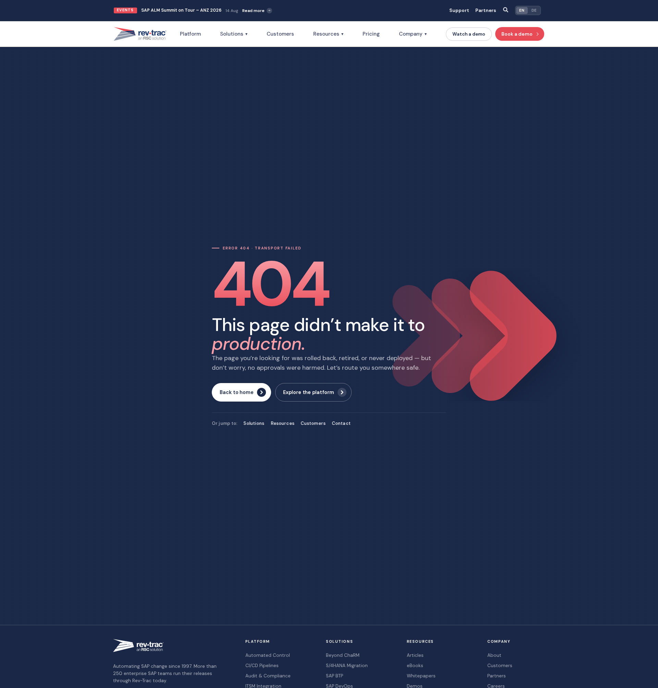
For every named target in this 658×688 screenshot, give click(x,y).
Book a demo (517, 34)
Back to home (237, 392)
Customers (280, 33)
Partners (485, 10)
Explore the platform (308, 392)
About (494, 655)
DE (534, 10)
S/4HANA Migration (347, 665)
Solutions (233, 33)
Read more (253, 10)
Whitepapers (421, 676)
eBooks (415, 665)
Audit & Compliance (268, 676)
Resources (328, 33)
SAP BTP (334, 676)
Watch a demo (468, 34)
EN (521, 10)
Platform (190, 33)
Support (459, 10)
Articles (415, 655)
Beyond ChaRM (343, 655)
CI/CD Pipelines (262, 665)
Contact (341, 423)
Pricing (371, 33)
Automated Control (267, 655)
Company (413, 33)
